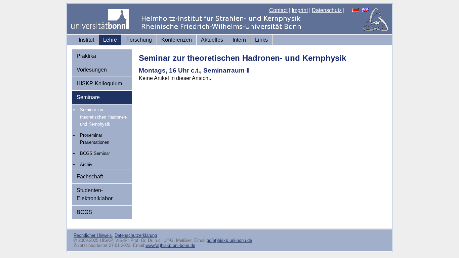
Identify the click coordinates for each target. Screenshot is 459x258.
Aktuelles (212, 40)
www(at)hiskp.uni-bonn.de (170, 245)
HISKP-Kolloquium (99, 83)
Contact (278, 10)
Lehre (110, 40)
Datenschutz (327, 10)
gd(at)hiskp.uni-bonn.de (229, 240)
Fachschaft (90, 176)
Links (261, 40)
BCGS (84, 212)
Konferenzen (176, 40)
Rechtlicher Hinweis (93, 235)
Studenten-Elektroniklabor (95, 194)
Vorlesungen (92, 70)
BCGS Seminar (95, 153)
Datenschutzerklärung (136, 235)
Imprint (300, 10)
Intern (239, 40)
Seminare (88, 97)
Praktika (86, 56)
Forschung (139, 40)
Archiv (86, 164)
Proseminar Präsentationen (94, 139)
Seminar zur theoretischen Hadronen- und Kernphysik (103, 117)
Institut (86, 40)
